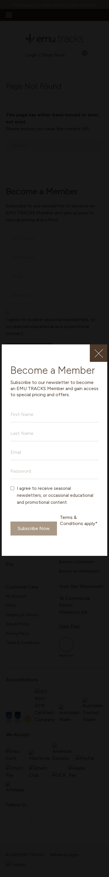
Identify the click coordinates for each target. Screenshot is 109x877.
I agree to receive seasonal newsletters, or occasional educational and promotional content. (55, 495)
